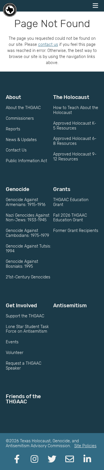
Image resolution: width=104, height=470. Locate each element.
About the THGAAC (23, 107)
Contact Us (16, 150)
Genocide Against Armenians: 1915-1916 (25, 202)
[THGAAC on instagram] (34, 459)
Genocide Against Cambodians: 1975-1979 (27, 233)
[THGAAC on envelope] (70, 459)
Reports (13, 129)
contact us (48, 44)
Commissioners (20, 118)
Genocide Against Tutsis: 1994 (28, 249)
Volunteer (14, 352)
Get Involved (21, 305)
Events (12, 342)
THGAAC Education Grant (70, 202)
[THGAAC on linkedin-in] (87, 459)
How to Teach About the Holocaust (75, 110)
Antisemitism (70, 305)
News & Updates (21, 139)
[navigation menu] (95, 6)
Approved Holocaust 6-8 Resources (74, 141)
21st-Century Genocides (28, 277)
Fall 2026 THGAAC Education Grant (70, 218)
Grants (61, 189)
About (13, 97)
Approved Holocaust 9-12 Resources (74, 157)
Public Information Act (26, 160)
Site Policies (85, 445)
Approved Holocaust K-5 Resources (74, 126)
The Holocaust (71, 97)
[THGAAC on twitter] (52, 459)
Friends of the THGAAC (23, 399)
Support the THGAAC (25, 316)
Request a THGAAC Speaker (23, 366)
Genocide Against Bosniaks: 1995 (22, 264)
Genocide (17, 189)
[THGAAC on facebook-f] (17, 459)
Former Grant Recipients (75, 230)
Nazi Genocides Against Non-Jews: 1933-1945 (27, 218)
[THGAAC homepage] (10, 10)
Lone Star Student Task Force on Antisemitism (27, 329)
